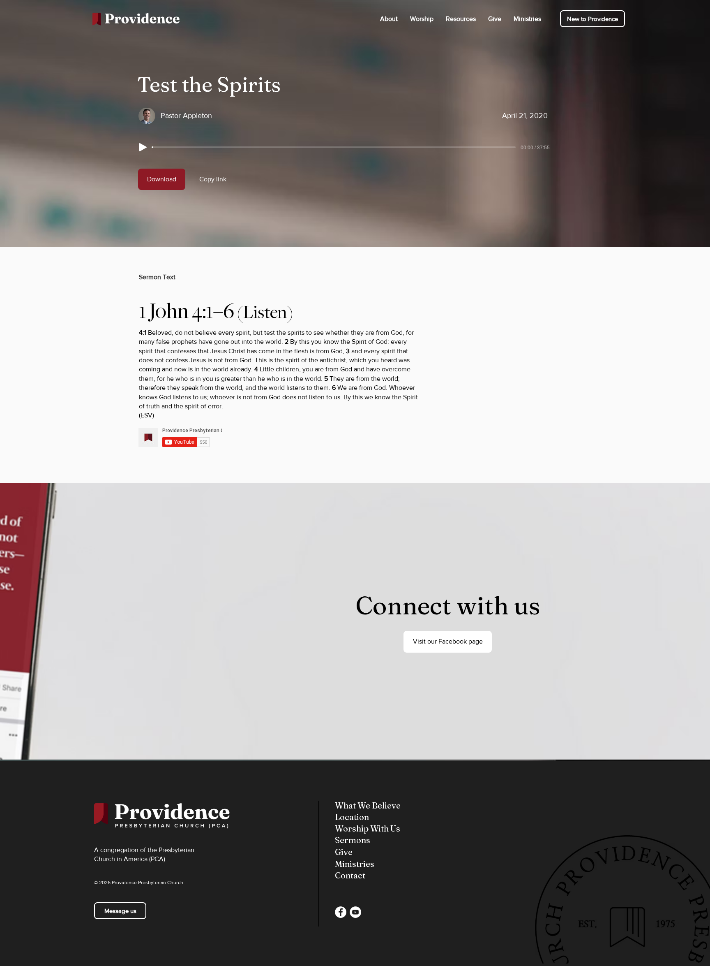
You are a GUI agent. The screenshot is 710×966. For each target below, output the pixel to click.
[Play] (143, 147)
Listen (265, 312)
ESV (146, 415)
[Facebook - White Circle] (340, 912)
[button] (389, 18)
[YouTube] (355, 912)
